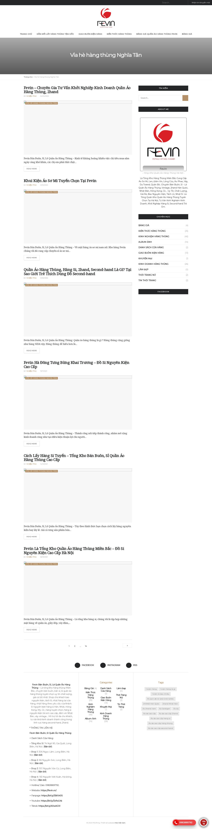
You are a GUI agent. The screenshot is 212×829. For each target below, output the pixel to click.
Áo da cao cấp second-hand (160, 728)
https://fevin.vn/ (49, 790)
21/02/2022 (44, 185)
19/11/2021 (43, 371)
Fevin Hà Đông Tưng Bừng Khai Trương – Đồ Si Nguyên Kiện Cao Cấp (76, 364)
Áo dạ (176, 709)
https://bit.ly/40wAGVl (49, 806)
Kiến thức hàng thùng (119, 34)
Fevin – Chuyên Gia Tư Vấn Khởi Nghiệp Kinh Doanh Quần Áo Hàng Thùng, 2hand (77, 89)
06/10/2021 (44, 557)
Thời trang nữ (147, 275)
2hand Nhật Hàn (170, 704)
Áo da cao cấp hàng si (160, 718)
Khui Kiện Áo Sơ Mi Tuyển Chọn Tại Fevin (60, 180)
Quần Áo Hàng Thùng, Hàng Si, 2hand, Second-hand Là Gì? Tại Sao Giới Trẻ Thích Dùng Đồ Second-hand (77, 271)
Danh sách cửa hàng (151, 247)
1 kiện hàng (151, 689)
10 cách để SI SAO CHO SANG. (160, 699)
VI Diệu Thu (31, 96)
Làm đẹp (143, 269)
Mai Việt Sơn (120, 823)
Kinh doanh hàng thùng (153, 264)
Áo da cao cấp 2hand (168, 714)
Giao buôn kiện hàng (90, 34)
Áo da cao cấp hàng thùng (161, 723)
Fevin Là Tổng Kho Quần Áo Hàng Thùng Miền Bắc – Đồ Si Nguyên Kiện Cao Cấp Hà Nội (74, 550)
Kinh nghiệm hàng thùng (153, 236)
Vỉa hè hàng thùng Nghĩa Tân (41, 103)
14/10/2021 (44, 464)
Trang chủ (26, 34)
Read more (32, 169)
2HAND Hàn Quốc (151, 704)
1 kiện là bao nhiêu (160, 694)
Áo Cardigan (164, 709)
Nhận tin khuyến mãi (200, 2)
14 (86, 646)
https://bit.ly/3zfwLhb (51, 800)
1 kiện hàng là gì (167, 689)
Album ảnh (145, 242)
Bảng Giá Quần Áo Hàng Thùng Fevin (156, 34)
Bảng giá (187, 34)
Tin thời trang (147, 280)
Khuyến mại (145, 258)
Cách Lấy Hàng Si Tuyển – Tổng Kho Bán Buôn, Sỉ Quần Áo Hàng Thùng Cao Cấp (74, 457)
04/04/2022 (44, 96)
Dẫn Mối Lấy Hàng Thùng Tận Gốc (55, 34)
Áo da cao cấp (149, 714)
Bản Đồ (39, 763)
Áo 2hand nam (149, 709)
